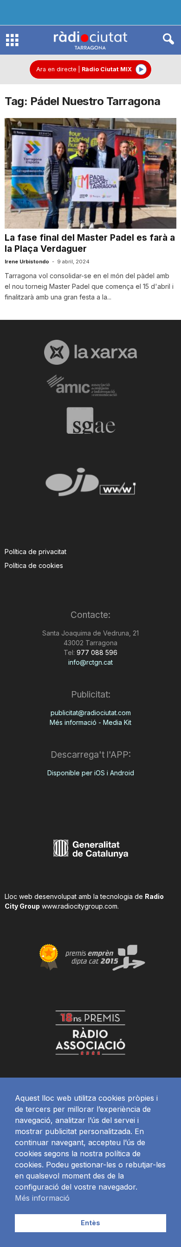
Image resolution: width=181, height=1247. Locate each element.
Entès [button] (90, 1223)
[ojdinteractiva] (90, 485)
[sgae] (90, 420)
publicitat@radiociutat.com (91, 713)
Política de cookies (34, 565)
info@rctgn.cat (90, 662)
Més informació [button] (42, 1198)
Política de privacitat (35, 551)
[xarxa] (90, 352)
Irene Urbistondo (27, 261)
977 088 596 (96, 652)
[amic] (90, 385)
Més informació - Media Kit (90, 722)
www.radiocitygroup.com (79, 906)
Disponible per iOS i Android (90, 773)
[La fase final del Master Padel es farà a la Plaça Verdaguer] (90, 173)
